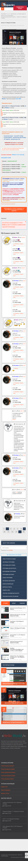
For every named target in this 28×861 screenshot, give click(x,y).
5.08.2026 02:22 (14, 617)
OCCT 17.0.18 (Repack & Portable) (11, 819)
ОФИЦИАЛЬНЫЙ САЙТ (12, 161)
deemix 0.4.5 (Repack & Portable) (14, 703)
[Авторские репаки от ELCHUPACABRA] (8, 4)
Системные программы (9, 562)
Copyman (23, 237)
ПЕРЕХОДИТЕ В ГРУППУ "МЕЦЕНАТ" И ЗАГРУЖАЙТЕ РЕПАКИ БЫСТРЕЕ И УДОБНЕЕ (14, 209)
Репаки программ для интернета (8, 16)
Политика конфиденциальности (11, 593)
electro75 (25, 280)
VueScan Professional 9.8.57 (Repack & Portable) (16, 642)
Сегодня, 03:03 (7, 829)
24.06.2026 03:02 (14, 659)
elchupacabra (14, 25)
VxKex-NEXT (18, 98)
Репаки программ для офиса (7, 779)
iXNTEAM (25, 365)
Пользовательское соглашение (10, 596)
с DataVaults (23, 166)
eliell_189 (22, 411)
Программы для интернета (9, 568)
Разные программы (7, 577)
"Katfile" (4, 181)
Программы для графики (9, 565)
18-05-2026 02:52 (5, 25)
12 (12, 531)
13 (16, 531)
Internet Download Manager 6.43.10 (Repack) (18, 608)
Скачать (4, 110)
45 (23, 531)
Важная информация (8, 584)
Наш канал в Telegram (14, 555)
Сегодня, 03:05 (14, 644)
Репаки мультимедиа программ (8, 775)
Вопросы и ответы (7, 587)
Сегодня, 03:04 (7, 813)
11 (8, 531)
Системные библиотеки (9, 580)
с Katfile (22, 164)
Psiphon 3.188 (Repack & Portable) (17, 628)
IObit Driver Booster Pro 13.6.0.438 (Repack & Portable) (17, 615)
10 (4, 531)
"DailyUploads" (6, 180)
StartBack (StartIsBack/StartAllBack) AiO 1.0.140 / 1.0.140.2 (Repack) (17, 649)
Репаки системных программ (7, 765)
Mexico (16, 368)
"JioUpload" (20, 180)
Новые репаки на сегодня (9, 559)
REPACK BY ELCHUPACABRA (7, 15)
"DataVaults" (11, 180)
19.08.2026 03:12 (14, 652)
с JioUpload (23, 172)
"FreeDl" (16, 180)
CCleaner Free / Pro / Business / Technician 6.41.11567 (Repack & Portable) (17, 657)
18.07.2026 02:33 (14, 629)
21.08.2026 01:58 (14, 610)
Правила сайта (6, 590)
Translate (11, 550)
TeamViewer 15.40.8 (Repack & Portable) (17, 622)
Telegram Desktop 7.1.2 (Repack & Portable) (13, 811)
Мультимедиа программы (9, 571)
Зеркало (11, 110)
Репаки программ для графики (8, 769)
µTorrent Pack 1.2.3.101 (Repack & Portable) (17, 635)
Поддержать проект (20, 7)
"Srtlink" (7, 181)
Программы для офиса (8, 574)
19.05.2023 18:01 (14, 624)
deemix (14, 419)
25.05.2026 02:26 (14, 637)
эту (16, 492)
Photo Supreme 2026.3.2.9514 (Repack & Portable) (12, 827)
